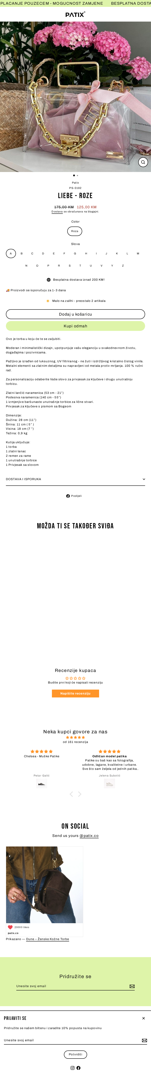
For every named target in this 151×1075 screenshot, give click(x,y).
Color (75, 221)
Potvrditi (75, 1054)
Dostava (57, 211)
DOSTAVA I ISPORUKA (23, 479)
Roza (74, 231)
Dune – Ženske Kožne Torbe (47, 939)
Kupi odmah (75, 326)
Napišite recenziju (75, 693)
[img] (75, 737)
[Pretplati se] (144, 1040)
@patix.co (89, 836)
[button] (72, 794)
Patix (75, 182)
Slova (75, 244)
